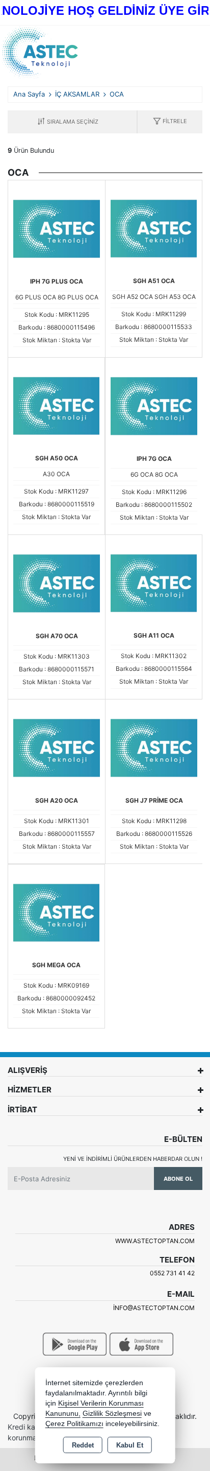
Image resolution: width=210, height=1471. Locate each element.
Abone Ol (178, 1178)
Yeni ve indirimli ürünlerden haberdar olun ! (132, 1158)
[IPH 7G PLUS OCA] (56, 228)
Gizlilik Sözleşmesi (112, 1413)
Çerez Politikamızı (74, 1424)
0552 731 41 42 (172, 1273)
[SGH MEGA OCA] (56, 912)
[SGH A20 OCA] (56, 747)
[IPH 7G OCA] (154, 405)
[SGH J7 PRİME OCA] (154, 747)
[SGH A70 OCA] (56, 582)
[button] (170, 121)
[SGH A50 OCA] (56, 405)
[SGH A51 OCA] (154, 228)
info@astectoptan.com (154, 1308)
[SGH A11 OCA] (154, 582)
